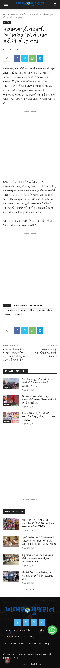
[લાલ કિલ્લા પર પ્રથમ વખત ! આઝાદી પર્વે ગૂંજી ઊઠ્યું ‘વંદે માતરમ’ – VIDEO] (11, 417)
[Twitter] (25, 58)
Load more (29, 589)
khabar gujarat (46, 310)
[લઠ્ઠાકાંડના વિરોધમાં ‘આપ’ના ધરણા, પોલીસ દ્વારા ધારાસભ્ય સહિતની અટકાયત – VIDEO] (11, 559)
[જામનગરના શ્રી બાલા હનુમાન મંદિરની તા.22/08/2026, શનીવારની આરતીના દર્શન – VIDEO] (11, 524)
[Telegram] (40, 58)
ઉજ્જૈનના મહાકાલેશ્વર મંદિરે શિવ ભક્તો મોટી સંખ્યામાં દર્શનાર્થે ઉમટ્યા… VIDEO (37, 382)
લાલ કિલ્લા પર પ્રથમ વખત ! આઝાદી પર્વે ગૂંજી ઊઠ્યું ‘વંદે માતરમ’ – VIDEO (39, 416)
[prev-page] (5, 430)
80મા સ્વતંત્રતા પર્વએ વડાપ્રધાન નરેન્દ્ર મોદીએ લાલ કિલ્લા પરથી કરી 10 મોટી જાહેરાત (39, 399)
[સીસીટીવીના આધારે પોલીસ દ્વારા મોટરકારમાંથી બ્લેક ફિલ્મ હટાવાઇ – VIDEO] (11, 576)
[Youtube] (42, 622)
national (8, 314)
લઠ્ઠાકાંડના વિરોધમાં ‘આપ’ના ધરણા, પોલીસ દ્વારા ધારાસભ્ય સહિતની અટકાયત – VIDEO (37, 558)
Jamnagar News (28, 310)
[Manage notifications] (7, 660)
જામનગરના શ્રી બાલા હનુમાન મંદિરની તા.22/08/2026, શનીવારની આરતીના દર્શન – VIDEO (38, 523)
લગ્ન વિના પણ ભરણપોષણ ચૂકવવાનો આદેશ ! (46, 353)
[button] (52, 630)
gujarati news (11, 310)
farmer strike (36, 305)
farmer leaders (20, 305)
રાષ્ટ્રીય (23, 14)
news (18, 314)
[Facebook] (17, 58)
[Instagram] (26, 622)
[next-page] (11, 430)
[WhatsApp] (32, 58)
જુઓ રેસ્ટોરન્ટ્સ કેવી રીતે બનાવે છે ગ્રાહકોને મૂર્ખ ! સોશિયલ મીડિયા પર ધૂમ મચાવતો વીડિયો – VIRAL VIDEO (39, 540)
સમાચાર (14, 14)
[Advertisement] (30, 144)
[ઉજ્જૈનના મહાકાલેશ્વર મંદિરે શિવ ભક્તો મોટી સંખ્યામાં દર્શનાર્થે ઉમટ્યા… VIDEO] (11, 383)
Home (6, 14)
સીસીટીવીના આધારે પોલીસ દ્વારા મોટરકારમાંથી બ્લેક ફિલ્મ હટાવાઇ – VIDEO (38, 575)
